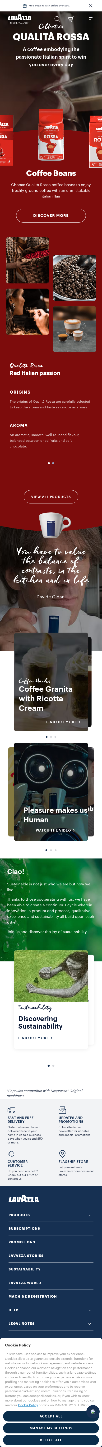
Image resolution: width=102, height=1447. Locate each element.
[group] (51, 134)
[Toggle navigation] (90, 19)
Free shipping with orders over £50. (49, 6)
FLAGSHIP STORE (73, 1161)
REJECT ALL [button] (51, 1440)
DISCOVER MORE (51, 216)
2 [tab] (51, 736)
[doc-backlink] (23, 1096)
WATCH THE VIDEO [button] (53, 830)
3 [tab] (55, 736)
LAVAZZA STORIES (26, 1255)
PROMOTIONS (22, 1242)
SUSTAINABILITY (25, 1269)
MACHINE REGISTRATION (33, 1296)
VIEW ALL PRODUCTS (51, 496)
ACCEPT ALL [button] (51, 1416)
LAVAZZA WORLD (25, 1283)
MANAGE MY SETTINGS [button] (51, 1428)
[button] (90, 6)
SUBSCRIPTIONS (24, 1228)
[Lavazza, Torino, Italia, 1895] (20, 19)
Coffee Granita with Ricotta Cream (46, 698)
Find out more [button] (61, 722)
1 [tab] (47, 736)
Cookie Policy (28, 1405)
